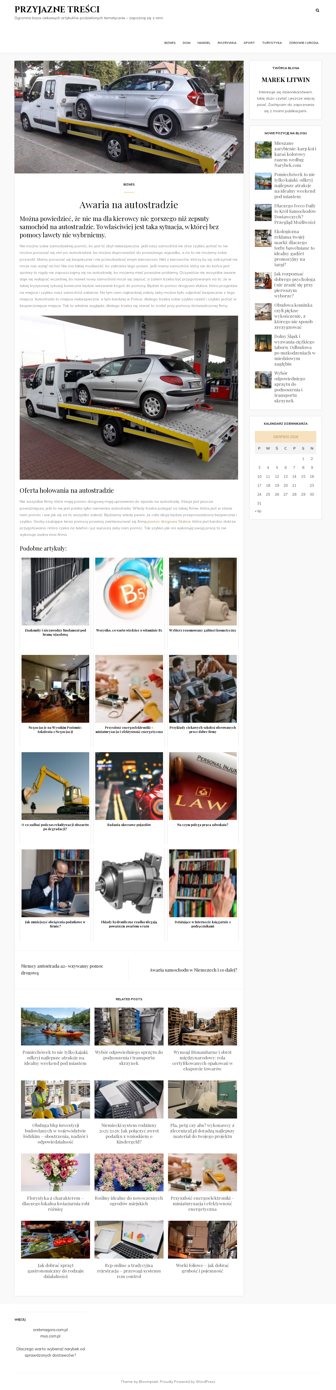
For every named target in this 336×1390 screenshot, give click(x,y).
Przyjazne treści (57, 10)
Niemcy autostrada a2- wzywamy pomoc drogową (62, 969)
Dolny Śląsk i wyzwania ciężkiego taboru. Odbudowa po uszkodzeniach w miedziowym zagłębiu (295, 350)
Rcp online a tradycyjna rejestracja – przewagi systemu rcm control (129, 1270)
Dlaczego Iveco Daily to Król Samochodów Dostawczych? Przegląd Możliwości (295, 214)
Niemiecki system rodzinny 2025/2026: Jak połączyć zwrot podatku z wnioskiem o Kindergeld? (129, 1133)
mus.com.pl (50, 1335)
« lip (258, 511)
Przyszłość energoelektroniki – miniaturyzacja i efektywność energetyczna (202, 1203)
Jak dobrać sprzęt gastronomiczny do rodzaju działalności (55, 1270)
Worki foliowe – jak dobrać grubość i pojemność (202, 1268)
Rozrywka (227, 43)
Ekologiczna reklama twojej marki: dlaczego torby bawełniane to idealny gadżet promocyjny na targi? (294, 247)
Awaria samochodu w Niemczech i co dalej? (193, 970)
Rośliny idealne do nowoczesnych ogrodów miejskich (129, 1200)
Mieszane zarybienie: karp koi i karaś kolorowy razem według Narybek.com (295, 154)
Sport (249, 43)
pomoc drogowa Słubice (169, 521)
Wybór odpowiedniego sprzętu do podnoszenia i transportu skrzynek (129, 1057)
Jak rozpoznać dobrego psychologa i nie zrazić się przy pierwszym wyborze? (294, 285)
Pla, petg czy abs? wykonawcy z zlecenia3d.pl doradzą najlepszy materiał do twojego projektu (202, 1130)
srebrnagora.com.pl (50, 1329)
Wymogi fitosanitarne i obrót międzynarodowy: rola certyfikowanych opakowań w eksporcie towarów (202, 1060)
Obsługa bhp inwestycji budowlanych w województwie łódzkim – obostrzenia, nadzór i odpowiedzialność (55, 1133)
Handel (204, 43)
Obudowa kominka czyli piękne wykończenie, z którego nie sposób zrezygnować (293, 316)
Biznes (170, 43)
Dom (186, 43)
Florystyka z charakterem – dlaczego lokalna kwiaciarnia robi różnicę (55, 1203)
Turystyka (272, 43)
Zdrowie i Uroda (303, 43)
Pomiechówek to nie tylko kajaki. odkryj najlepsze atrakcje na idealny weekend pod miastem (55, 1057)
